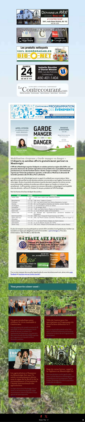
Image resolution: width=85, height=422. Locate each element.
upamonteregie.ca (54, 231)
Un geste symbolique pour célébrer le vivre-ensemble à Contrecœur (23, 322)
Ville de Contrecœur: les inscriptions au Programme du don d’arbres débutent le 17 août (60, 323)
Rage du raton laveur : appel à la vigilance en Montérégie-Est (59, 370)
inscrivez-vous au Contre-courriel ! (29, 274)
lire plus (13, 341)
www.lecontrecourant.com (52, 272)
